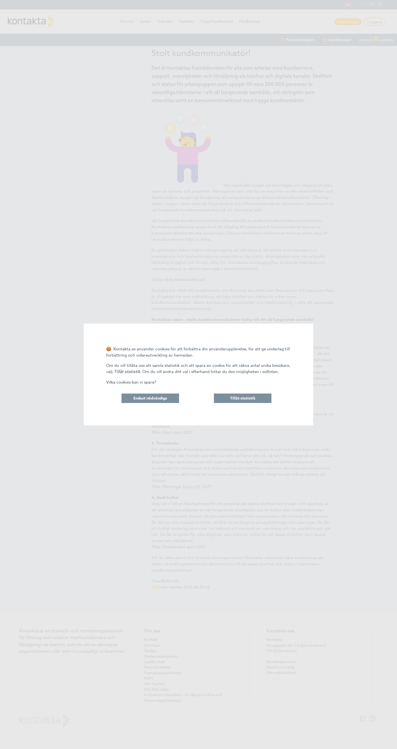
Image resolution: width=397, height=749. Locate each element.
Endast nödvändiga (150, 398)
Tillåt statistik (242, 398)
